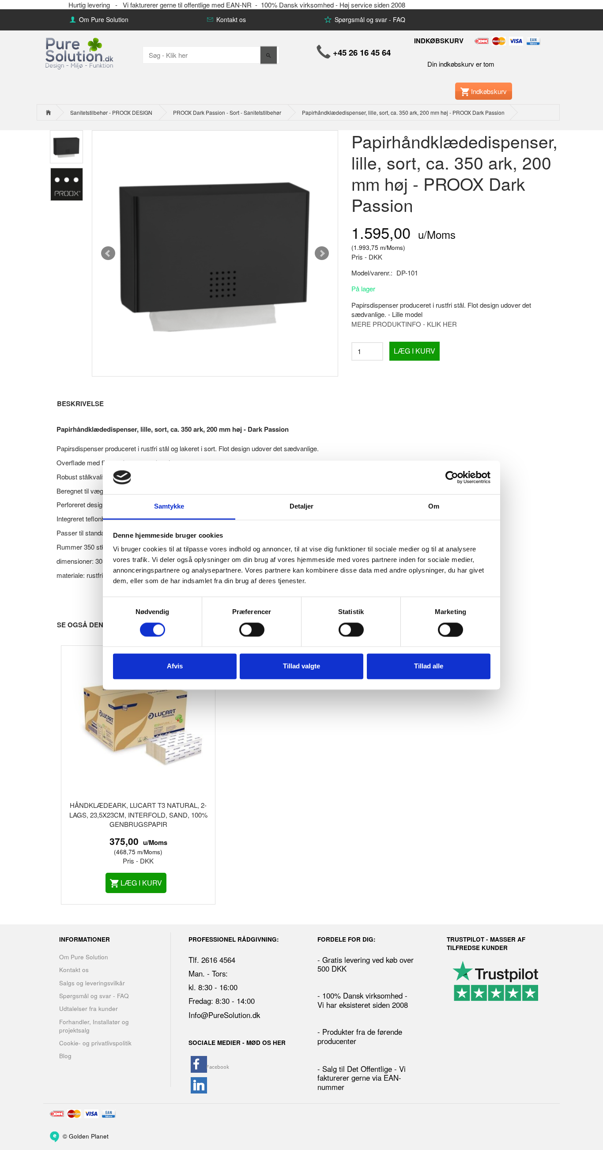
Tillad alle (428, 666)
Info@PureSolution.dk (224, 1015)
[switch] (251, 629)
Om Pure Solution (102, 19)
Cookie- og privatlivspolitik (95, 1043)
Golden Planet (89, 1135)
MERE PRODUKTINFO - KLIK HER (404, 323)
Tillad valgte (301, 666)
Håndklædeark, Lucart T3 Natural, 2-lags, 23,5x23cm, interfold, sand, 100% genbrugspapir (138, 814)
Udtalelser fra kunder (88, 1008)
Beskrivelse (80, 403)
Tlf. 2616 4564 (211, 959)
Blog (65, 1056)
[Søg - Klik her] (268, 55)
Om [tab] (433, 506)
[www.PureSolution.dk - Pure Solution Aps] (80, 52)
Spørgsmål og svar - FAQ (369, 19)
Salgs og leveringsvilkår (92, 983)
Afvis (175, 666)
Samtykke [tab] (169, 506)
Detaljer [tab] (302, 506)
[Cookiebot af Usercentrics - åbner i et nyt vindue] (451, 477)
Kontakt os (230, 19)
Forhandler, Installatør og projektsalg (94, 1026)
